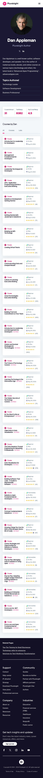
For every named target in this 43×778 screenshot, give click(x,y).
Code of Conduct (32, 771)
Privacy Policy (20, 771)
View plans (7, 690)
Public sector (28, 725)
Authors (26, 690)
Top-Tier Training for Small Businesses (16, 647)
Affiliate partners (29, 682)
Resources (6, 715)
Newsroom (6, 712)
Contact (6, 672)
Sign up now (10, 744)
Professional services (10, 693)
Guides (25, 672)
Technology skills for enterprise (14, 650)
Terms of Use (9, 771)
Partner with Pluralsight (31, 679)
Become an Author (29, 675)
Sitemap (6, 682)
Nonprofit (26, 721)
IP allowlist (7, 679)
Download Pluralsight (10, 686)
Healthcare (27, 714)
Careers (5, 708)
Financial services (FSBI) (29, 709)
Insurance (26, 718)
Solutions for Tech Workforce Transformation (19, 654)
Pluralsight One (28, 686)
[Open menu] (39, 3)
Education (26, 704)
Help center (7, 675)
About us (6, 704)
